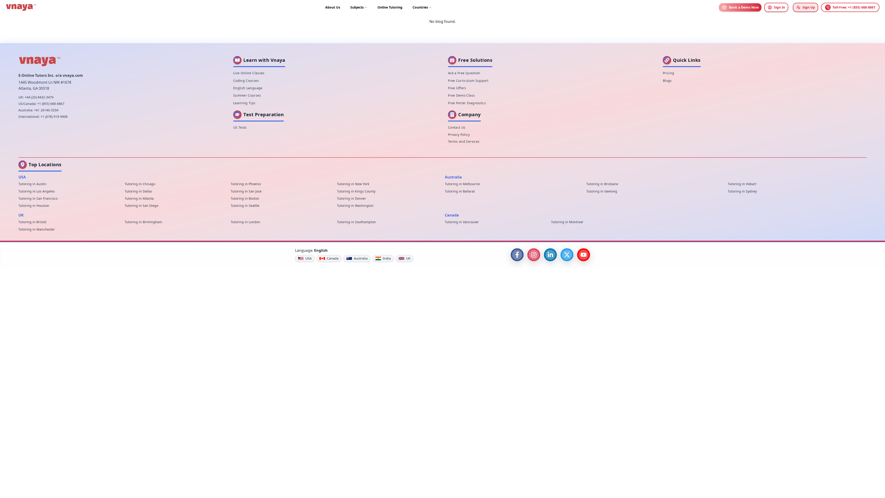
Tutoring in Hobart (742, 184)
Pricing (668, 73)
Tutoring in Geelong (601, 191)
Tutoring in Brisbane (602, 184)
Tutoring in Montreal (567, 222)
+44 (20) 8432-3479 (39, 97)
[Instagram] (533, 254)
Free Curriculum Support (468, 80)
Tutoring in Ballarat (460, 191)
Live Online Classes (249, 73)
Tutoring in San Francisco (38, 198)
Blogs (667, 80)
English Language (248, 88)
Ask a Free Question (464, 73)
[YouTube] (583, 254)
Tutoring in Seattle (245, 205)
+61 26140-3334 (46, 110)
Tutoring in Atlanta (139, 198)
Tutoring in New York (353, 184)
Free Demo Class (461, 95)
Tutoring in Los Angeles (36, 191)
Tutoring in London (245, 222)
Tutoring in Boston (245, 198)
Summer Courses (247, 95)
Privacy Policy (459, 134)
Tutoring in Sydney (742, 191)
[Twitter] (566, 254)
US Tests (240, 127)
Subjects (357, 7)
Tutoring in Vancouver (462, 222)
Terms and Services (463, 141)
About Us (332, 7)
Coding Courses (246, 80)
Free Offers (457, 88)
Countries (420, 7)
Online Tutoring (390, 7)
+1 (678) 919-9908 (54, 116)
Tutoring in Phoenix (246, 184)
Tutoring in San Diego (141, 205)
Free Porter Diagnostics (467, 103)
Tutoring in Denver (351, 198)
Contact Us (457, 127)
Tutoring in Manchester (36, 229)
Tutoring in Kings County (356, 191)
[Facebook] (517, 254)
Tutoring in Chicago (140, 184)
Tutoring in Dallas (138, 191)
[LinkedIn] (550, 254)
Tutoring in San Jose (246, 191)
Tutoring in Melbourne (462, 184)
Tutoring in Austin (32, 184)
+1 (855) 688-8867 (50, 103)
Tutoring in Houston (33, 205)
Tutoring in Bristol (32, 222)
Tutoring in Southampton (356, 222)
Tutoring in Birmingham (143, 222)
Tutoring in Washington (355, 205)
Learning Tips (244, 103)
